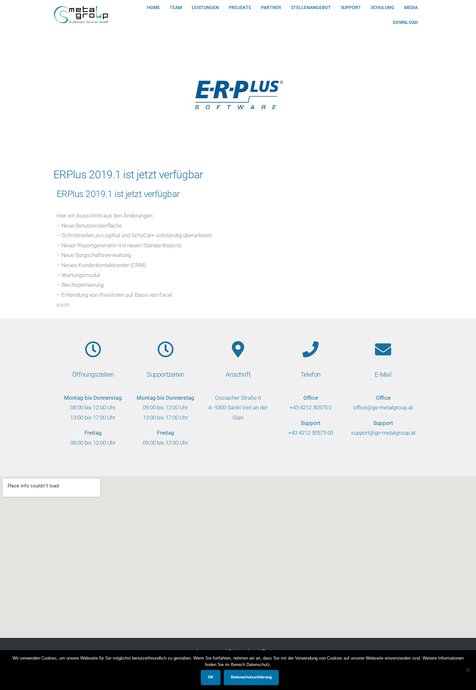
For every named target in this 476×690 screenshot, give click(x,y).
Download (405, 22)
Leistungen (205, 7)
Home (153, 7)
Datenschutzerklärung (251, 677)
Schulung (382, 7)
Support (351, 7)
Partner (271, 7)
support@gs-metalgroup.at (383, 432)
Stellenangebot (311, 7)
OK (210, 677)
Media (411, 7)
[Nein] (468, 670)
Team (176, 7)
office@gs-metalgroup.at (383, 407)
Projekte (240, 7)
